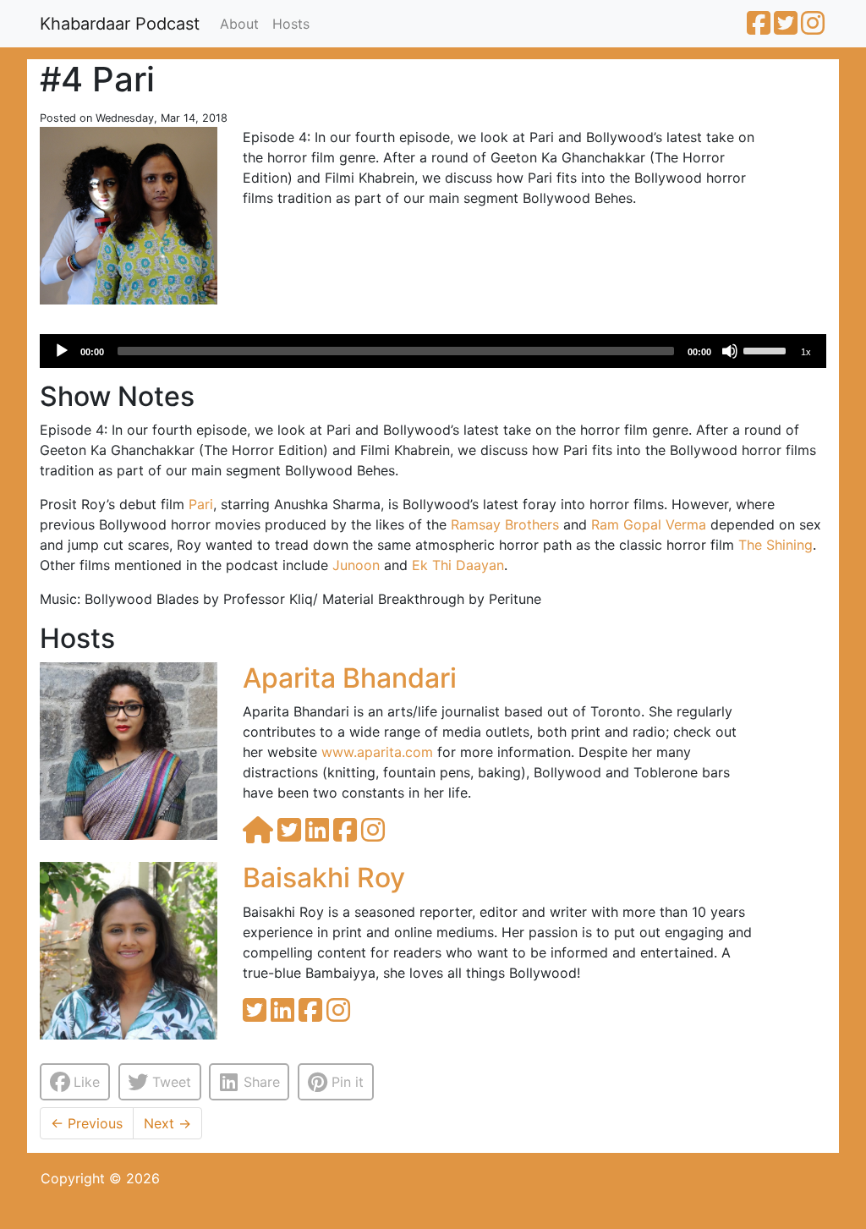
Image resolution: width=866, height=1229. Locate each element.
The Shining (775, 544)
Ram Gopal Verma (648, 524)
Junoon (356, 565)
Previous (87, 1123)
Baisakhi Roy (324, 877)
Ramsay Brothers (505, 524)
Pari (201, 504)
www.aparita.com (377, 751)
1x (806, 352)
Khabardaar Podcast (120, 24)
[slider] (767, 349)
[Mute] (729, 351)
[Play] (61, 351)
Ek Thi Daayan (458, 565)
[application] (433, 351)
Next (167, 1123)
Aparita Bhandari (350, 677)
